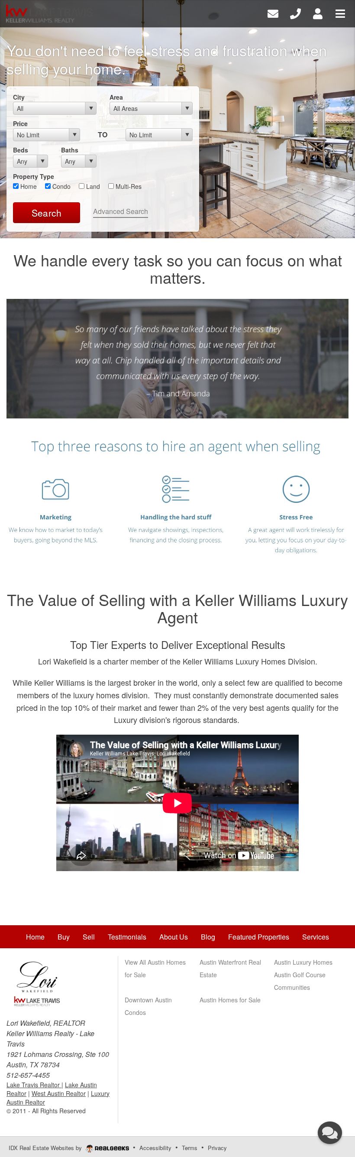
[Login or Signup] (318, 13)
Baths (69, 150)
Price (20, 123)
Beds (20, 150)
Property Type (33, 176)
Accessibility (155, 1148)
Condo (61, 186)
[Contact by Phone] (295, 13)
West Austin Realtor (59, 1093)
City (19, 97)
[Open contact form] (273, 13)
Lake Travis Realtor (33, 1084)
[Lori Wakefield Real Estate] (36, 981)
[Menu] (340, 13)
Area (116, 97)
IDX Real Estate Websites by (46, 1148)
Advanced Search (120, 211)
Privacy (217, 1148)
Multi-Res (128, 186)
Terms (189, 1148)
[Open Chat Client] (330, 1132)
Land (92, 186)
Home (28, 186)
